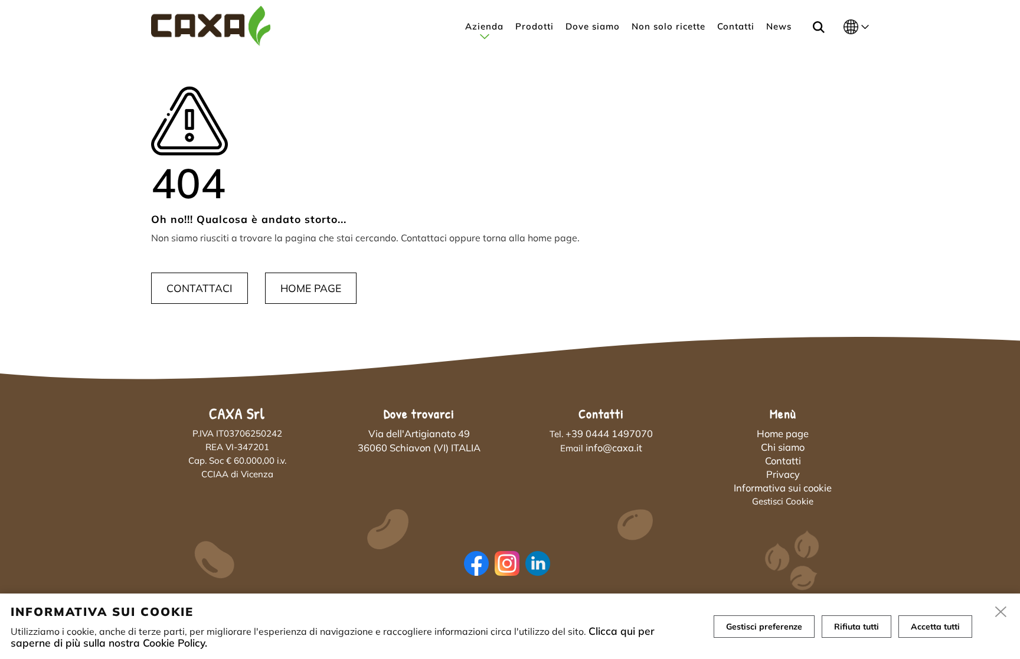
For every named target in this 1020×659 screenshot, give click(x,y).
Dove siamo (592, 26)
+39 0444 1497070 (609, 433)
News (779, 26)
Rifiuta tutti (856, 626)
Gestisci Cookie (782, 501)
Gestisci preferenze (764, 626)
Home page (310, 287)
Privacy (783, 474)
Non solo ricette (668, 26)
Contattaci (199, 287)
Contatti (735, 26)
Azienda (484, 26)
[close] (1001, 612)
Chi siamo (783, 447)
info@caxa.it (614, 447)
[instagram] (510, 574)
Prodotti (534, 26)
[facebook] (479, 574)
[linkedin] (540, 574)
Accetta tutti (935, 626)
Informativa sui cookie (783, 487)
